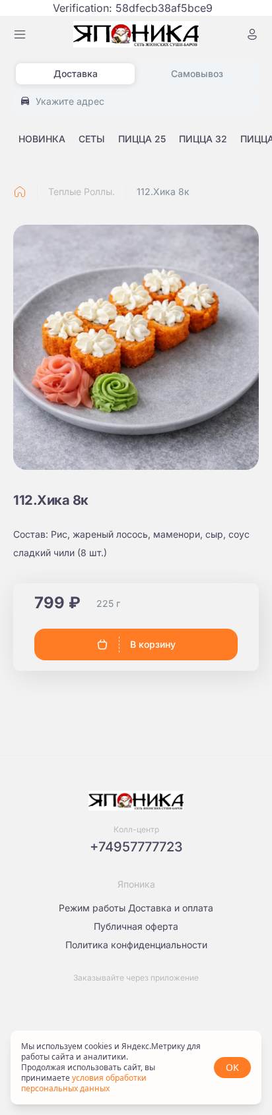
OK (232, 1067)
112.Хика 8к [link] (163, 191)
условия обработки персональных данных (84, 1083)
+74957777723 (136, 847)
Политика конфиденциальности (136, 944)
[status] (136, 1067)
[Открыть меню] (19, 34)
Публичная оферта (136, 926)
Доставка (75, 73)
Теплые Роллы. (81, 191)
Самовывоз (197, 73)
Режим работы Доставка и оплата (136, 907)
